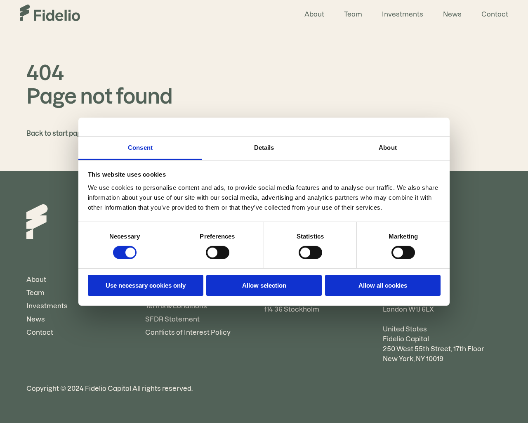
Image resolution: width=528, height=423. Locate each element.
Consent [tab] (140, 147)
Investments (402, 14)
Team (353, 14)
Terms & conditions (176, 306)
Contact (494, 14)
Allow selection (264, 285)
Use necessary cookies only (146, 285)
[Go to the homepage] (50, 14)
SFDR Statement (172, 319)
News (452, 14)
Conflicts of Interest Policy (188, 332)
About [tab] (388, 147)
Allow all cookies (382, 285)
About (314, 14)
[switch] (217, 252)
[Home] (37, 222)
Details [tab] (264, 147)
